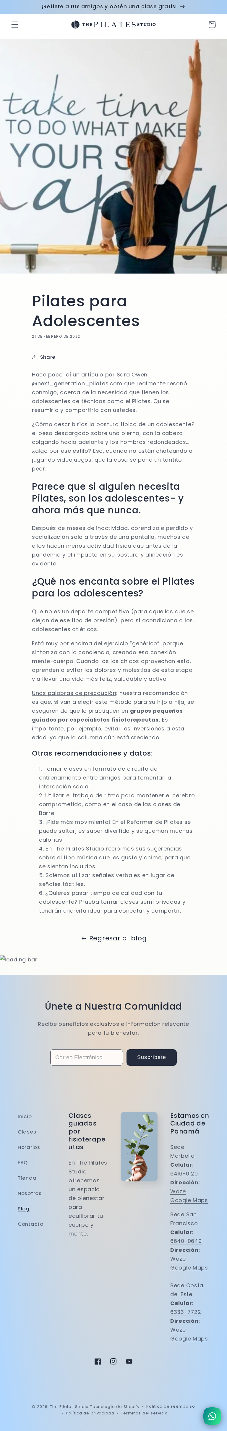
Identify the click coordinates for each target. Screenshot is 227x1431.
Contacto (30, 1224)
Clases (27, 1131)
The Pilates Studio (69, 1406)
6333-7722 (185, 1312)
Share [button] (48, 356)
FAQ (23, 1162)
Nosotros (30, 1193)
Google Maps (189, 1200)
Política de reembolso (170, 1406)
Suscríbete (151, 1057)
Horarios (29, 1147)
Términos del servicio (144, 1413)
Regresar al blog (118, 938)
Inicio (25, 1116)
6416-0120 (184, 1173)
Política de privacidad (90, 1413)
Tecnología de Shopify (115, 1406)
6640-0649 (186, 1241)
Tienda (27, 1177)
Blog (24, 1208)
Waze (178, 1191)
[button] (15, 25)
